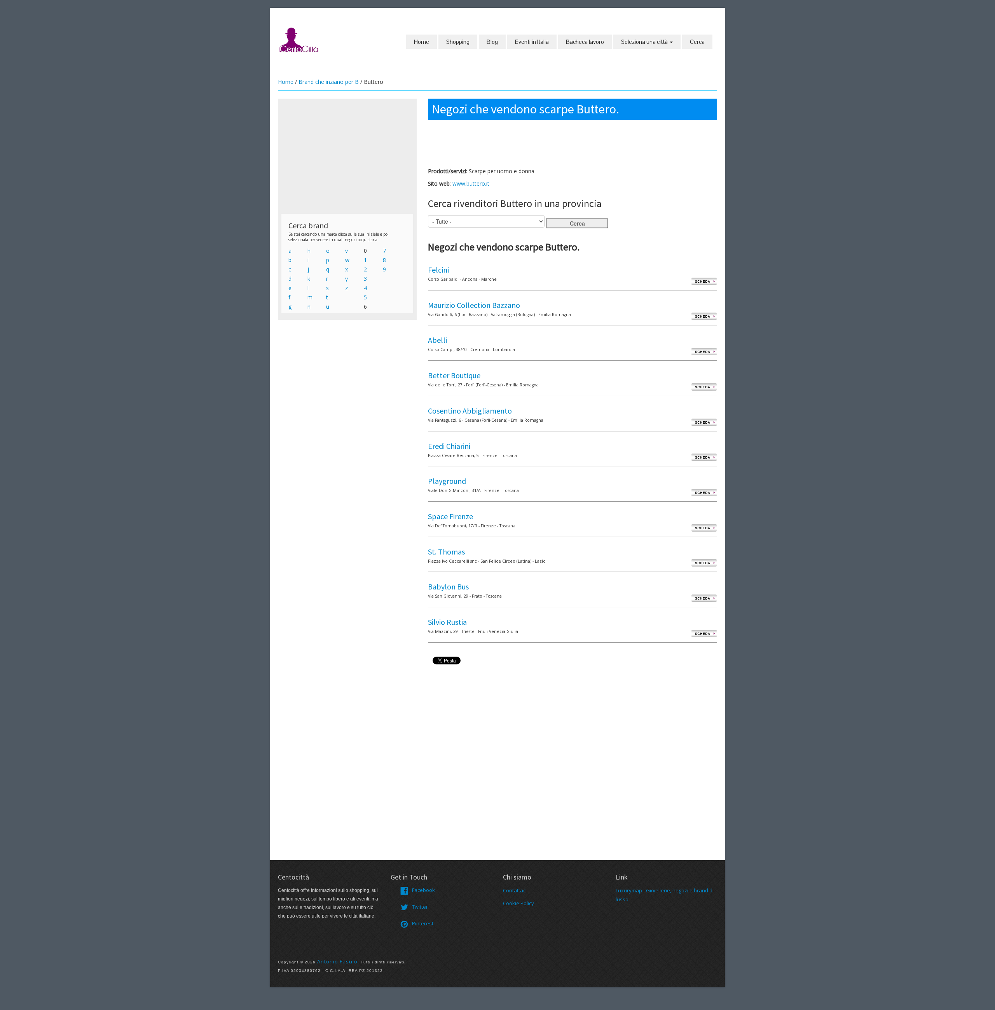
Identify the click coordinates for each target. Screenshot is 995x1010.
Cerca (697, 41)
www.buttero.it (470, 183)
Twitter (420, 906)
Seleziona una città (645, 41)
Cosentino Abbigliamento (470, 410)
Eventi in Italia (532, 41)
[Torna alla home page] (299, 39)
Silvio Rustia (447, 622)
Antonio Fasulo (337, 961)
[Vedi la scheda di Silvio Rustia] (704, 633)
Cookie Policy (518, 903)
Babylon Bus (448, 586)
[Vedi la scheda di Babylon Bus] (704, 597)
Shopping (458, 41)
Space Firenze (450, 516)
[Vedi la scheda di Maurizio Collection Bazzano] (704, 316)
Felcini (438, 270)
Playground (447, 481)
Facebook (423, 890)
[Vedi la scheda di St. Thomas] (704, 562)
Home (421, 41)
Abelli (437, 340)
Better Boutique (454, 375)
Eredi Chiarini (449, 446)
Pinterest (422, 923)
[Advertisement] (347, 156)
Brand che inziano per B (328, 81)
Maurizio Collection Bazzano (474, 305)
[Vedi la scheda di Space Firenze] (704, 527)
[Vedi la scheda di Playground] (704, 492)
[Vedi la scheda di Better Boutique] (704, 386)
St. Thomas (446, 551)
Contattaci (515, 890)
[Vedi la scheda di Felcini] (704, 280)
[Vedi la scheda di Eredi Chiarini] (704, 457)
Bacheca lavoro (585, 41)
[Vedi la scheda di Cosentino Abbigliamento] (704, 421)
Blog (492, 41)
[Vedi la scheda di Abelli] (704, 351)
